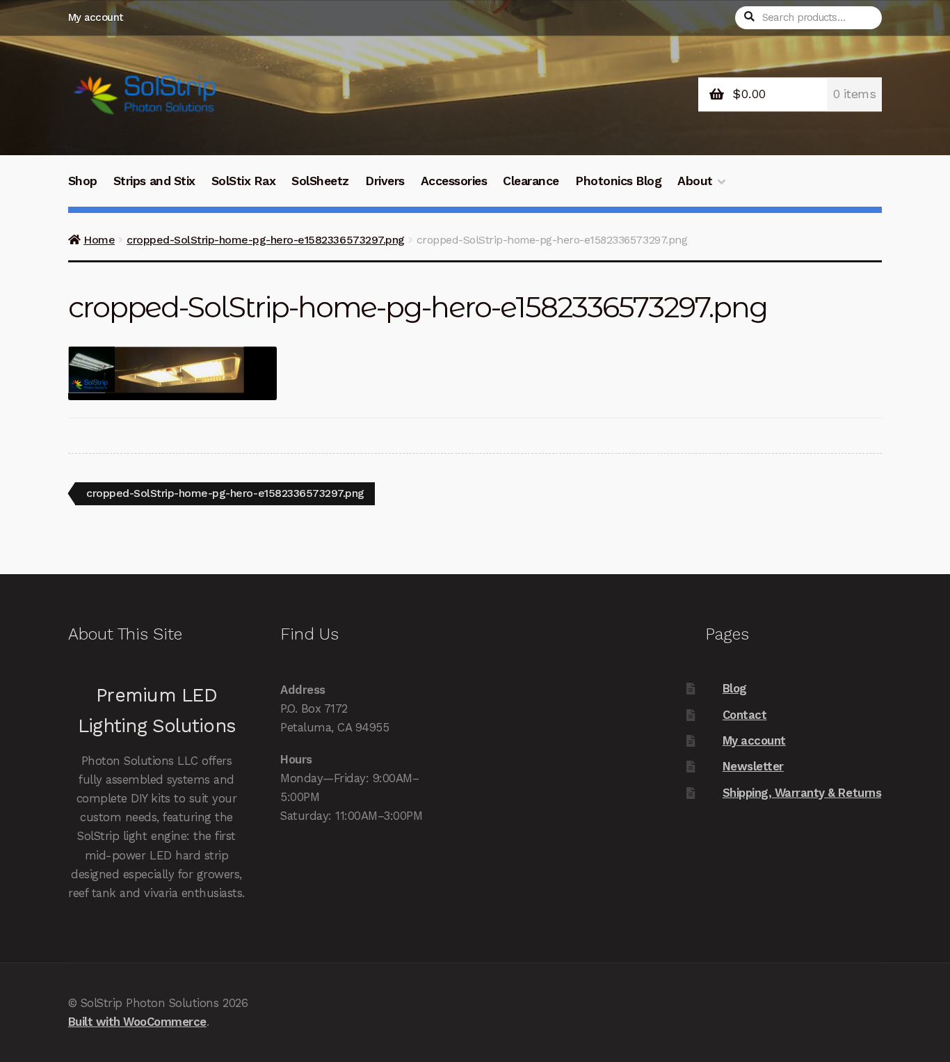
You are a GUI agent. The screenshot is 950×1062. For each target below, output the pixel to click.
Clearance (531, 181)
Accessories (454, 181)
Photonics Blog (618, 181)
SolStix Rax (243, 181)
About (695, 181)
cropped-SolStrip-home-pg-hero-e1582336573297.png (265, 239)
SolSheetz (320, 181)
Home (99, 239)
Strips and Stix (154, 181)
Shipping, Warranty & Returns (802, 793)
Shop (82, 181)
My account (95, 17)
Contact (745, 715)
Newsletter (753, 766)
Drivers (385, 181)
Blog (735, 688)
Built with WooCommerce (137, 1022)
